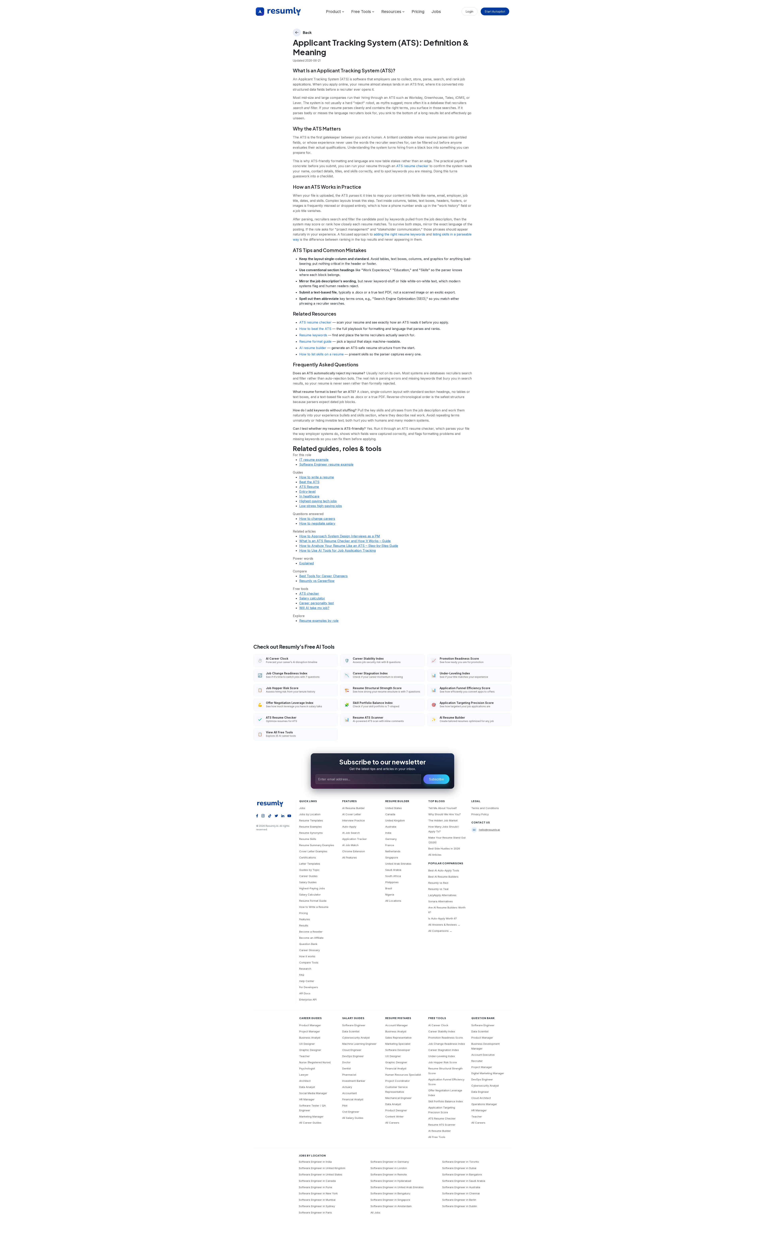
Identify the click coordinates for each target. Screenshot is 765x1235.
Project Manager (309, 1031)
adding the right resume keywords (399, 234)
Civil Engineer (350, 1111)
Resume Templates (311, 820)
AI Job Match (350, 845)
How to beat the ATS (315, 329)
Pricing (418, 11)
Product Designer (396, 1110)
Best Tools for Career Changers (323, 576)
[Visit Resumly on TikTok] (270, 815)
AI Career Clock (438, 1025)
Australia (390, 826)
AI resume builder (312, 348)
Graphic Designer (310, 1050)
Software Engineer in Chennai (461, 1193)
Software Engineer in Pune (315, 1187)
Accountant (349, 1093)
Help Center (306, 981)
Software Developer (397, 1050)
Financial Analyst (352, 1099)
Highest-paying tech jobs (318, 501)
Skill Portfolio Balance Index (445, 1101)
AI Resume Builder (353, 808)
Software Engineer (353, 1025)
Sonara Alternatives (440, 901)
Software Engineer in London (389, 1168)
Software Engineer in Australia (461, 1187)
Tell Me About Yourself (442, 808)
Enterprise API (308, 999)
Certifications (307, 857)
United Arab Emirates (398, 863)
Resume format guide (315, 341)
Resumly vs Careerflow (316, 581)
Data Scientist (350, 1031)
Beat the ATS (309, 482)
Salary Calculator (310, 894)
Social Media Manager (313, 1093)
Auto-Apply (349, 826)
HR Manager (307, 1099)
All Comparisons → (440, 930)
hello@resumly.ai (489, 829)
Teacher (304, 1056)
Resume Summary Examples (316, 845)
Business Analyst (309, 1037)
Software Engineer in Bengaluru (390, 1193)
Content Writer (394, 1116)
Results (303, 925)
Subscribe (436, 779)
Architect (305, 1080)
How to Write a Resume (314, 906)
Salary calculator (312, 598)
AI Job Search (351, 832)
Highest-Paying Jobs (312, 888)
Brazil (388, 888)
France (389, 845)
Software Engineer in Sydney (317, 1206)
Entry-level (307, 491)
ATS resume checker (412, 166)
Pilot (344, 1105)
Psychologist (307, 1068)
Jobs (436, 11)
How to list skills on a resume (321, 354)
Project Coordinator (397, 1080)
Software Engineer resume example (326, 464)
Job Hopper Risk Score (442, 1062)
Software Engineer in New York (318, 1193)
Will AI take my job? (314, 608)
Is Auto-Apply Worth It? (442, 918)
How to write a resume (316, 477)
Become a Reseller (311, 931)
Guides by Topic (309, 869)
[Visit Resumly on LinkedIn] (282, 815)
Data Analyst (307, 1087)
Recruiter (477, 1060)
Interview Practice (353, 820)
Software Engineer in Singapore (390, 1199)
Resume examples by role (318, 621)
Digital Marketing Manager (487, 1073)
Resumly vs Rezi (438, 882)
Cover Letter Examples (313, 851)
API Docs (304, 993)
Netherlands (392, 851)
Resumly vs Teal (438, 889)
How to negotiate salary (317, 523)
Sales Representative (398, 1037)
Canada (390, 814)
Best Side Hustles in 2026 (444, 848)
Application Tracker (354, 839)
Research (305, 968)
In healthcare (309, 496)
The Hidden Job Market (443, 820)
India (388, 832)
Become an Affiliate (311, 937)
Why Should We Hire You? (444, 814)
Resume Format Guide (313, 900)
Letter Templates (309, 863)
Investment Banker (353, 1080)
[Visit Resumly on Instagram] (263, 815)
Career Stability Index (441, 1031)
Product (334, 11)
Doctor (346, 1062)
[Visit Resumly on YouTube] (289, 815)
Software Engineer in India (315, 1161)
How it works (307, 956)
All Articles (434, 854)
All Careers (392, 1122)
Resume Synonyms (311, 832)
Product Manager (310, 1025)
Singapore (391, 857)
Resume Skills (307, 839)
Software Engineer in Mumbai (317, 1199)
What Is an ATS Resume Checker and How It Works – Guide (345, 541)
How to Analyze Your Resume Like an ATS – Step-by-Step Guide (348, 546)
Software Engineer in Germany (390, 1161)
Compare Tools (308, 962)
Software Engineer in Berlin (459, 1199)
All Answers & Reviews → (444, 924)
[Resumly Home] (271, 803)
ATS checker (309, 593)
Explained (306, 563)
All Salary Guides (352, 1117)
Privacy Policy (480, 814)
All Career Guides (310, 1122)
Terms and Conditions (485, 808)
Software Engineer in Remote (389, 1174)
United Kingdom (395, 820)
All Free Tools (436, 1137)
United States (393, 808)
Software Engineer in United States (320, 1174)
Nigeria (389, 894)
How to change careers (317, 519)
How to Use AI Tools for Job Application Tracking (337, 550)
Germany (391, 839)
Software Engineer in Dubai (459, 1168)
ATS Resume (309, 487)
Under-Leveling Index (441, 1056)
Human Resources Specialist (403, 1074)
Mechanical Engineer (398, 1098)
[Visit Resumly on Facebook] (257, 815)
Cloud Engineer (351, 1050)
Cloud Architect (481, 1098)
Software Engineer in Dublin (459, 1206)
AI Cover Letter (351, 814)
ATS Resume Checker (442, 1118)
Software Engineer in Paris (315, 1212)
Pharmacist (349, 1074)
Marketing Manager (311, 1116)
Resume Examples (310, 826)
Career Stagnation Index (443, 1050)
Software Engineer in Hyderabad (391, 1180)
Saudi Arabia (393, 869)
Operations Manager (484, 1104)
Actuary (347, 1087)
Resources (391, 11)
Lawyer (303, 1074)
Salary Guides (308, 882)
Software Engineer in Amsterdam (391, 1206)
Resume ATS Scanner (441, 1124)
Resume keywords (313, 335)
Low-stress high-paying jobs (320, 506)
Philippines (392, 882)
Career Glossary (309, 950)
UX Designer (307, 1043)
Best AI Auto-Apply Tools (443, 870)
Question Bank (308, 944)
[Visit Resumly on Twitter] (276, 815)
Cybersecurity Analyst (356, 1037)
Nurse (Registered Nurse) (315, 1062)
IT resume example (314, 460)
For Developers (308, 987)
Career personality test (316, 603)
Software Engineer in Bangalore (462, 1174)
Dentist (346, 1068)
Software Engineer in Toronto (460, 1161)
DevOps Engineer (353, 1056)
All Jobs (375, 1212)
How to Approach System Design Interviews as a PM (339, 536)
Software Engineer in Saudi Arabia (463, 1180)
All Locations (393, 900)
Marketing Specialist (397, 1043)
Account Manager (396, 1025)
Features (304, 919)
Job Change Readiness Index (446, 1043)
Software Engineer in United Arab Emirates (397, 1187)
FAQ (301, 974)
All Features (349, 857)
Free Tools (361, 11)
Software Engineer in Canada (317, 1180)
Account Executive (483, 1054)
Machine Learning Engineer (359, 1043)
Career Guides (308, 876)
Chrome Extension (353, 851)
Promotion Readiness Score (445, 1037)
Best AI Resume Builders (443, 876)
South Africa (393, 876)
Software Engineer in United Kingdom (322, 1168)
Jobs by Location (310, 814)
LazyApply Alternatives (442, 895)
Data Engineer (480, 1091)
